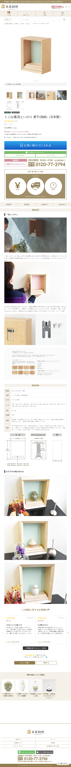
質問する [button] (46, 662)
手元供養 (16, 23)
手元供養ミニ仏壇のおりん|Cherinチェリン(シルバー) (49, 696)
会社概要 (53, 742)
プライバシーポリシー (18, 746)
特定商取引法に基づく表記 (53, 746)
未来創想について (18, 742)
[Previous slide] (2, 633)
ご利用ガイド (8, 19)
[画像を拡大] (11, 29)
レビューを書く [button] (25, 662)
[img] (10, 618)
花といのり (27, 23)
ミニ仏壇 (21, 23)
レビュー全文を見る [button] (12, 641)
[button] (8, 121)
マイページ (52, 739)
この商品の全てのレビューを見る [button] (35, 648)
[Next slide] (68, 633)
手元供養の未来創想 (8, 23)
